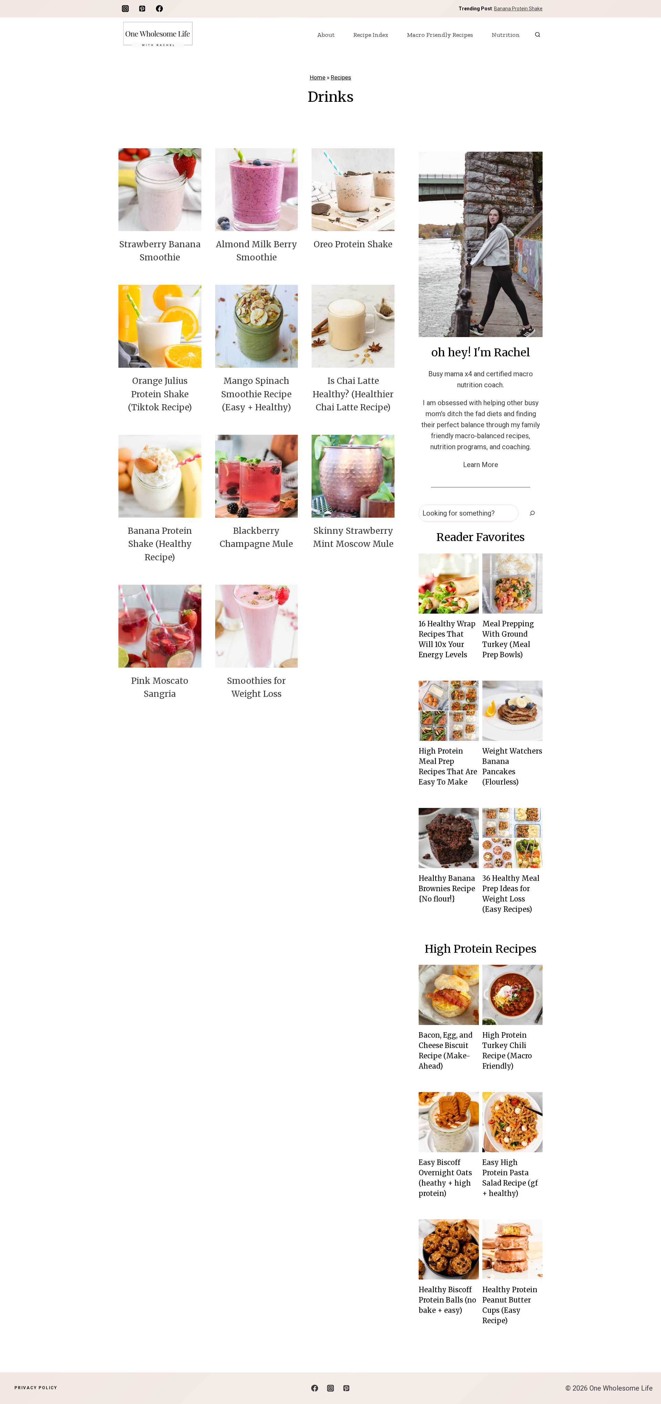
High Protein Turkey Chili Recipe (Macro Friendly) (507, 1050)
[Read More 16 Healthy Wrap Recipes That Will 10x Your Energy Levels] (449, 583)
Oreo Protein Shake (353, 244)
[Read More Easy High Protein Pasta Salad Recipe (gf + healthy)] (512, 1122)
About (326, 35)
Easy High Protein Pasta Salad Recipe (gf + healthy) (510, 1178)
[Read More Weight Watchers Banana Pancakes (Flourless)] (512, 711)
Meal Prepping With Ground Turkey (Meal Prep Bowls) (508, 639)
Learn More (480, 465)
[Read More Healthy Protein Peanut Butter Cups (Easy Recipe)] (512, 1249)
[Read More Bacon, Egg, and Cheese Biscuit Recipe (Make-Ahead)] (449, 995)
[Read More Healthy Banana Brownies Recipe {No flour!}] (449, 838)
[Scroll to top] (644, 1376)
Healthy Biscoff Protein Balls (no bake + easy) (447, 1300)
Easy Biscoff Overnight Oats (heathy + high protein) (445, 1178)
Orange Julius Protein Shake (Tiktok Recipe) (160, 394)
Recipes (341, 77)
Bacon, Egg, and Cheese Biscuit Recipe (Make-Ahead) (445, 1050)
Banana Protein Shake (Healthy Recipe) (160, 544)
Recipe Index (370, 35)
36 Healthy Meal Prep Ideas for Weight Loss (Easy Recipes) (510, 894)
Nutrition (506, 35)
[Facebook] (159, 8)
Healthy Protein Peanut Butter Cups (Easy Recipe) (509, 1305)
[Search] (532, 513)
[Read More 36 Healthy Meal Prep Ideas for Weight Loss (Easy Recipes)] (512, 838)
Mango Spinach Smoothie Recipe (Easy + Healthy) (256, 394)
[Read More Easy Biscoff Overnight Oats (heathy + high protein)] (449, 1122)
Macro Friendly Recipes (440, 35)
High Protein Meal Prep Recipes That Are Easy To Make (448, 766)
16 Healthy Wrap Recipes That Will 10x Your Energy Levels (447, 639)
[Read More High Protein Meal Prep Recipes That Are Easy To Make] (449, 711)
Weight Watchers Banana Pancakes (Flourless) (512, 766)
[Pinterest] (142, 8)
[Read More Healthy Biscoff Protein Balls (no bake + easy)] (449, 1249)
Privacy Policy (35, 1387)
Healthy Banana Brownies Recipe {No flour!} (447, 888)
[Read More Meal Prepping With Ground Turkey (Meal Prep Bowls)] (512, 583)
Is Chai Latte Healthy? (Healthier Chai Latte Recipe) (353, 394)
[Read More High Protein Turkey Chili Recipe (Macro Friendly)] (512, 995)
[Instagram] (125, 8)
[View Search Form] (538, 35)
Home (317, 77)
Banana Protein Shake (518, 8)
